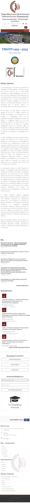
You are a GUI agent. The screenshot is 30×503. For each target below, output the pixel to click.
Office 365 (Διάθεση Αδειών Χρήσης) (9, 490)
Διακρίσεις (4, 447)
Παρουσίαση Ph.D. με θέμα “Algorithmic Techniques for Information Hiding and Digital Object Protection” (16, 315)
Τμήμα (8, 23)
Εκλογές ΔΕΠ (5, 456)
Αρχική (5, 23)
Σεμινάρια (4, 464)
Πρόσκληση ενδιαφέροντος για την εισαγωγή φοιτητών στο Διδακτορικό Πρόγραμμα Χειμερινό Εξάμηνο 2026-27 (14, 260)
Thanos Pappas (18, 500)
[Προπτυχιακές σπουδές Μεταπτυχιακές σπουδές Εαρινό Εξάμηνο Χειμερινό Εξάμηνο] (15, 380)
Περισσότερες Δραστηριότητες (19, 347)
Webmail (3, 484)
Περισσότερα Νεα (22, 285)
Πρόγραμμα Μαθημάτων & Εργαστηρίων (9, 476)
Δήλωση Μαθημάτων (6, 478)
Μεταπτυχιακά (5, 451)
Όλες (3, 462)
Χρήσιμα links (19, 23)
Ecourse (3, 480)
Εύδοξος (3, 482)
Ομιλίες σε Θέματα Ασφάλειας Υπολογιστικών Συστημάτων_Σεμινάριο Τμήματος (15, 328)
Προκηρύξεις (4, 453)
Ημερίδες (3, 468)
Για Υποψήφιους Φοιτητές (15, 406)
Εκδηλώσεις (4, 466)
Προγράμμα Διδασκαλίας (15, 390)
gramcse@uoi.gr (6, 438)
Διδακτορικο (15, 370)
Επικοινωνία (13, 23)
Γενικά (3, 445)
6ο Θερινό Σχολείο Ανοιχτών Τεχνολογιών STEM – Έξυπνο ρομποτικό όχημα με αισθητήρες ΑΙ (14, 341)
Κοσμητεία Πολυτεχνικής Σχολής (8, 488)
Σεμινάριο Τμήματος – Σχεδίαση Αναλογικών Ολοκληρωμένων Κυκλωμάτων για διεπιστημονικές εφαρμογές (15, 301)
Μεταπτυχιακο (15, 364)
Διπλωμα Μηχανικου (15, 359)
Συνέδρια (3, 470)
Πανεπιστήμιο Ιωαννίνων (7, 486)
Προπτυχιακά (4, 449)
